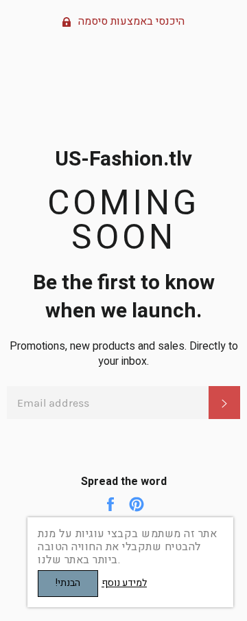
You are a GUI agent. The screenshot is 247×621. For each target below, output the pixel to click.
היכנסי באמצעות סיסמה (130, 21)
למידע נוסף (124, 583)
